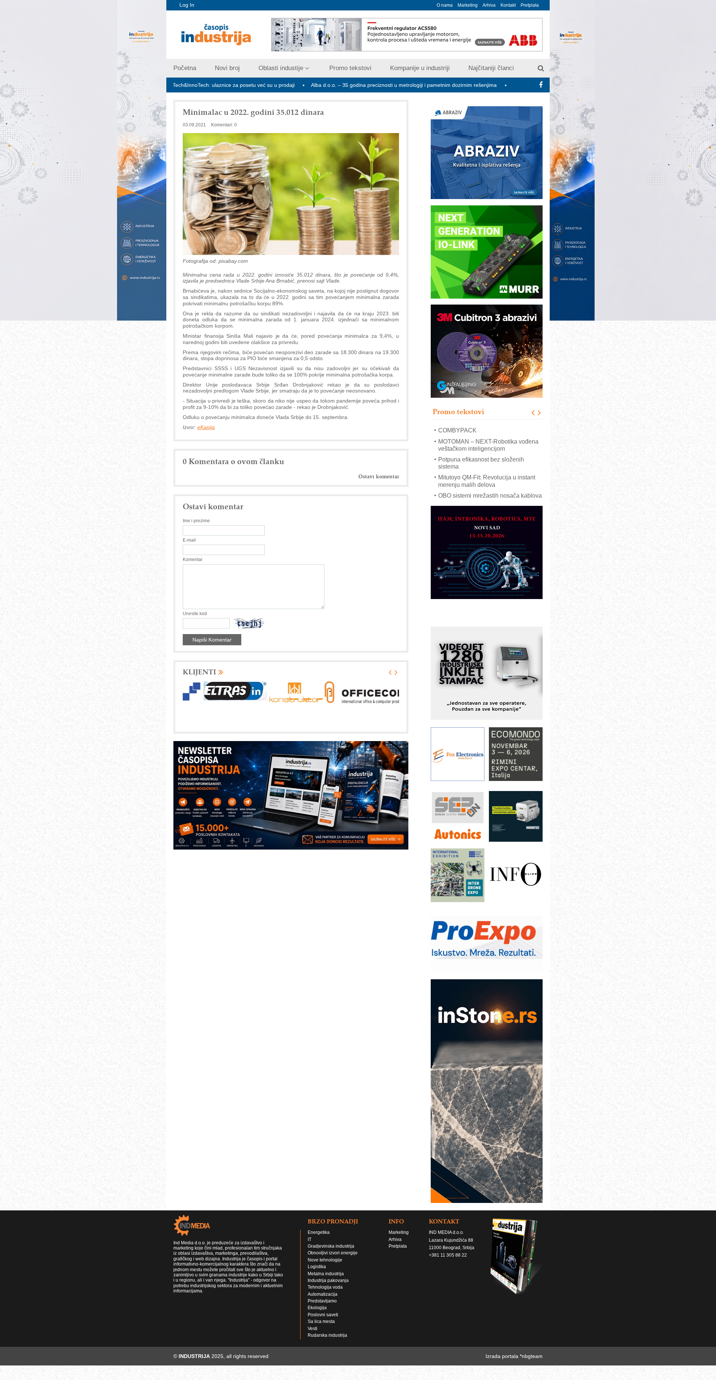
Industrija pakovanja (328, 1295)
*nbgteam (531, 1371)
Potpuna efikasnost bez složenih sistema (481, 434)
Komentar (192, 559)
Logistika (317, 1281)
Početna (184, 68)
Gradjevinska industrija (331, 1260)
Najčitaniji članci (491, 68)
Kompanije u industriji (420, 68)
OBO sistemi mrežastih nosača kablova (490, 466)
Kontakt (508, 5)
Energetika (319, 1247)
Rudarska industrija (327, 1349)
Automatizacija (322, 1308)
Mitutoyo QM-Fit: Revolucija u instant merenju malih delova (486, 452)
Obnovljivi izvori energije (333, 1267)
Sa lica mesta (321, 1336)
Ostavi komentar (378, 476)
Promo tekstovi (350, 68)
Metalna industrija (326, 1288)
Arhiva (489, 5)
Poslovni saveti (323, 1329)
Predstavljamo (322, 1315)
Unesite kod (195, 613)
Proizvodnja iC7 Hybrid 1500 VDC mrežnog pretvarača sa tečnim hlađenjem (483, 502)
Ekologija (317, 1322)
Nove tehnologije (325, 1274)
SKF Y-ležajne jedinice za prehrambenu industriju (472, 481)
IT (309, 1254)
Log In (186, 5)
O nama (445, 5)
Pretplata (530, 5)
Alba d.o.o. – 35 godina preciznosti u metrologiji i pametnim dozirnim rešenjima (310, 85)
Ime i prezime (196, 520)
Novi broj (227, 68)
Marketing (468, 5)
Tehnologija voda (325, 1301)
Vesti (312, 1343)
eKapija (206, 427)
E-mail (189, 540)
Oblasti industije (280, 68)
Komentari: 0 (224, 124)
